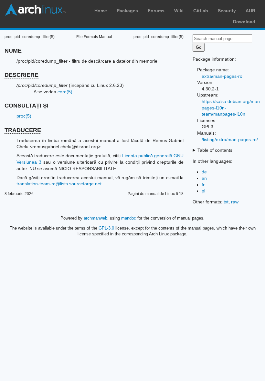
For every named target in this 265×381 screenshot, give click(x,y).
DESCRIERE (21, 75)
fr (203, 184)
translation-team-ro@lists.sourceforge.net (58, 183)
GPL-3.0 (106, 228)
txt (226, 201)
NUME (13, 50)
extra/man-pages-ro (222, 76)
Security (227, 10)
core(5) (65, 91)
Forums (156, 10)
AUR (250, 10)
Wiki (179, 10)
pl (203, 190)
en (204, 178)
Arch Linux (35, 9)
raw (234, 201)
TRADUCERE (23, 130)
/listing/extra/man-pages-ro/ (230, 139)
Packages (127, 10)
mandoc (128, 218)
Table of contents (214, 150)
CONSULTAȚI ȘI (26, 105)
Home (100, 10)
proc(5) (23, 115)
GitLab (200, 10)
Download (244, 21)
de (204, 171)
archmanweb (95, 218)
